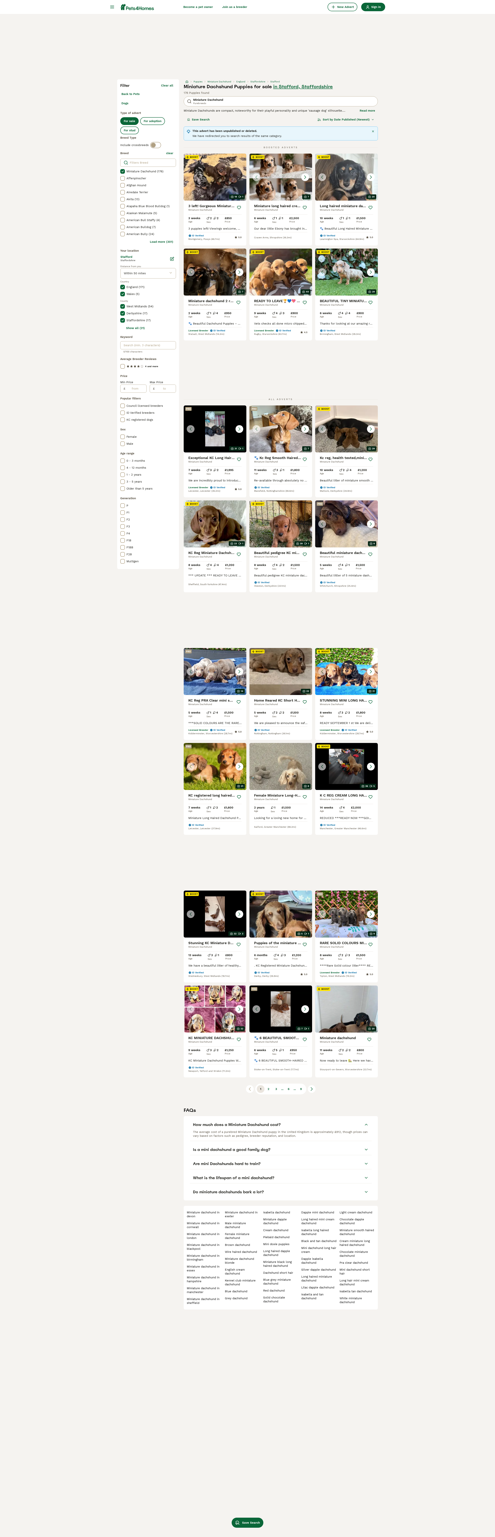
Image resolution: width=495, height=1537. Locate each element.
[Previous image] (256, 177)
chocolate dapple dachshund (352, 1221)
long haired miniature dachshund (316, 1278)
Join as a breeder (234, 7)
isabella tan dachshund (356, 1291)
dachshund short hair (278, 1273)
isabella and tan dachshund (312, 1296)
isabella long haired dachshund (315, 1232)
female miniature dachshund (237, 1236)
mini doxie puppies (276, 1244)
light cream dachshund (356, 1212)
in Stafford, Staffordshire (303, 86)
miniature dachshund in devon (203, 1214)
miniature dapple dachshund (275, 1221)
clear (169, 153)
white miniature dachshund (351, 1300)
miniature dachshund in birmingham (203, 1257)
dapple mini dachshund (317, 1212)
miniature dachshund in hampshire (203, 1279)
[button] (280, 177)
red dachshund (274, 1290)
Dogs (124, 103)
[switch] (155, 145)
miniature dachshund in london (203, 1236)
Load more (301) (161, 242)
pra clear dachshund (354, 1262)
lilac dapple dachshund (317, 1287)
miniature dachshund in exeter (241, 1214)
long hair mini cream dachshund (354, 1282)
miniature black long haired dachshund (277, 1264)
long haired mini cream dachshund (317, 1221)
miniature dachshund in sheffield (203, 1301)
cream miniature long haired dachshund (355, 1243)
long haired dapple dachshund (276, 1253)
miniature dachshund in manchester (203, 1290)
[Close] (373, 131)
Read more (367, 110)
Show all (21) (135, 328)
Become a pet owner (198, 7)
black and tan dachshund (318, 1241)
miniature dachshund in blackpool (203, 1247)
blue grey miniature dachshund (277, 1281)
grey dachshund (236, 1298)
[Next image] (305, 177)
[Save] (239, 207)
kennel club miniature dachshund (240, 1282)
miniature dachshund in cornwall (203, 1225)
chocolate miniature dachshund (354, 1253)
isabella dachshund (276, 1212)
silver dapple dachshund (318, 1269)
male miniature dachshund (235, 1225)
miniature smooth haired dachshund (357, 1232)
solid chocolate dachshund (274, 1299)
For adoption (152, 121)
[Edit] (172, 259)
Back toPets (130, 94)
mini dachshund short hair (355, 1271)
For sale (129, 121)
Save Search (201, 119)
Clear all (167, 85)
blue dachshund (236, 1291)
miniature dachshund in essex (203, 1268)
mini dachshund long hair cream (318, 1250)
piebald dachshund (276, 1237)
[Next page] (312, 1089)
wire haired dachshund (241, 1252)
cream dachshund (275, 1230)
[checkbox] (122, 171)
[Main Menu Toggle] (112, 7)
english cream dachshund (235, 1271)
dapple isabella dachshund (312, 1260)
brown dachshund (237, 1245)
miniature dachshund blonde (239, 1260)
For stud (129, 130)
